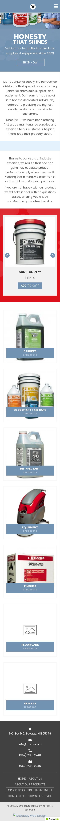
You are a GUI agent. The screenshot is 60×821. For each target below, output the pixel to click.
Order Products (20, 790)
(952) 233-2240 (30, 755)
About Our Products (30, 784)
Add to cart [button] (30, 286)
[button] (30, 62)
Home (22, 779)
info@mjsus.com (30, 744)
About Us (35, 779)
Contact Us (16, 796)
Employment (43, 790)
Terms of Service (40, 796)
